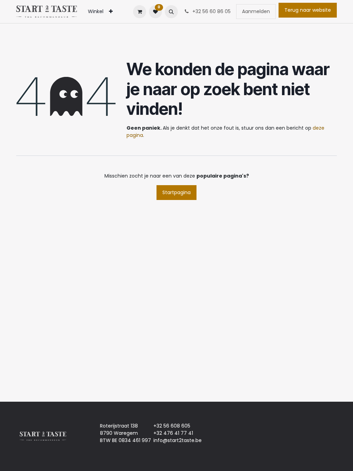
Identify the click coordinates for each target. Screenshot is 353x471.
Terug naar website (307, 10)
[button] (171, 11)
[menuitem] (95, 11)
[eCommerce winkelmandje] (139, 11)
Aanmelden (256, 11)
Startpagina (176, 192)
